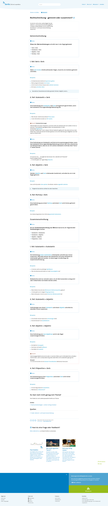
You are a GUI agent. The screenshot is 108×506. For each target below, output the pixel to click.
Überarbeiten (102, 461)
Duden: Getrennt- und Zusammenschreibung (42, 413)
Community (30, 502)
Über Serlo (3, 498)
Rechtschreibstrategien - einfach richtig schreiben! (43, 405)
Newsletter (31, 498)
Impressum (84, 502)
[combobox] (49, 4)
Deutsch (45, 12)
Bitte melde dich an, (35, 431)
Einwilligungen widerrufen (88, 499)
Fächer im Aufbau (34, 12)
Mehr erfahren (77, 482)
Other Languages (4, 501)
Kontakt (2, 499)
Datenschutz (85, 498)
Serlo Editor (57, 498)
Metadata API (58, 499)
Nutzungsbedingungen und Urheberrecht (91, 501)
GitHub (30, 501)
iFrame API (57, 501)
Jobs (31, 499)
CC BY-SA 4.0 (39, 421)
